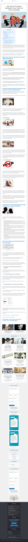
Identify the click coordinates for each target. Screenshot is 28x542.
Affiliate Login (16, 525)
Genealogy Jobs (14, 523)
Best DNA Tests (10, 532)
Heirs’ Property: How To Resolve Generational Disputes (8, 377)
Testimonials (9, 531)
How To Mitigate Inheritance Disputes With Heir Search (7, 346)
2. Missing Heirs (6, 34)
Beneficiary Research (6, 374)
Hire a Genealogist (10, 533)
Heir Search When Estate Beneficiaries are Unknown (9, 40)
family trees (15, 190)
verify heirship (21, 82)
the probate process (18, 91)
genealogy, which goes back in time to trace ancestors (11, 69)
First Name (10, 478)
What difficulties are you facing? (13, 472)
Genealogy (5, 359)
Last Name (15, 478)
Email (15, 398)
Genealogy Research (9, 359)
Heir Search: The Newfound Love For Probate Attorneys (20, 346)
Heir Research (5, 360)
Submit (12, 405)
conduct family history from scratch (15, 112)
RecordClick (4, 252)
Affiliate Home (12, 525)
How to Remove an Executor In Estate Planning (20, 361)
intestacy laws (8, 109)
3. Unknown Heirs (6, 35)
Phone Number (11, 398)
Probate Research (10, 360)
